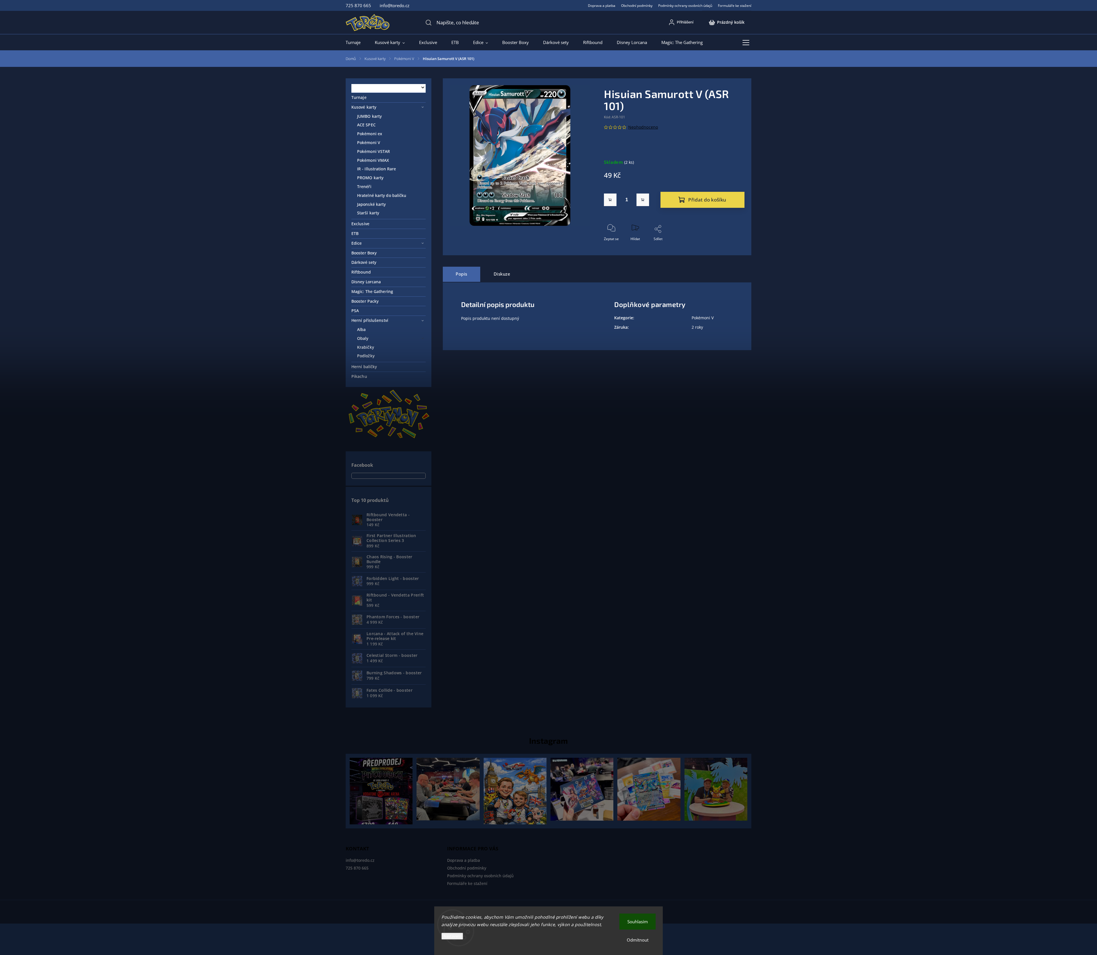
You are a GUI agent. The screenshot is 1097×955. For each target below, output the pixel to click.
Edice (356, 243)
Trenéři (364, 186)
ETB (355, 233)
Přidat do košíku (707, 199)
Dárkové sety (363, 262)
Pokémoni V (368, 142)
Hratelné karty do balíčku (382, 195)
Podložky (366, 355)
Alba (361, 329)
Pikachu (359, 376)
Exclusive (360, 223)
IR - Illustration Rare (376, 169)
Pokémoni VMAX (373, 160)
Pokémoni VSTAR (373, 151)
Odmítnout (637, 940)
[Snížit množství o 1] (610, 200)
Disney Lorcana (366, 281)
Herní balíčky (364, 366)
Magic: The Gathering (372, 291)
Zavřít (735, 248)
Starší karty (368, 213)
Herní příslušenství (369, 320)
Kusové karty (363, 107)
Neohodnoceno (643, 127)
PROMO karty (370, 177)
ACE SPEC (366, 124)
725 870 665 (357, 868)
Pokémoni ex (369, 133)
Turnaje (359, 97)
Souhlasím (637, 921)
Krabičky (365, 347)
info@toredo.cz (360, 860)
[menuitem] (357, 42)
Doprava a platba (601, 5)
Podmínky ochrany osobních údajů (685, 5)
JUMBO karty (369, 116)
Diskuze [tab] (502, 274)
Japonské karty (371, 204)
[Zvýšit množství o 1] (642, 200)
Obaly (363, 338)
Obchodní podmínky (636, 5)
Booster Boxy (364, 253)
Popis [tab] (461, 274)
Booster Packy (365, 301)
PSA (355, 310)
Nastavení (452, 936)
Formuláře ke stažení (734, 5)
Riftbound (361, 272)
